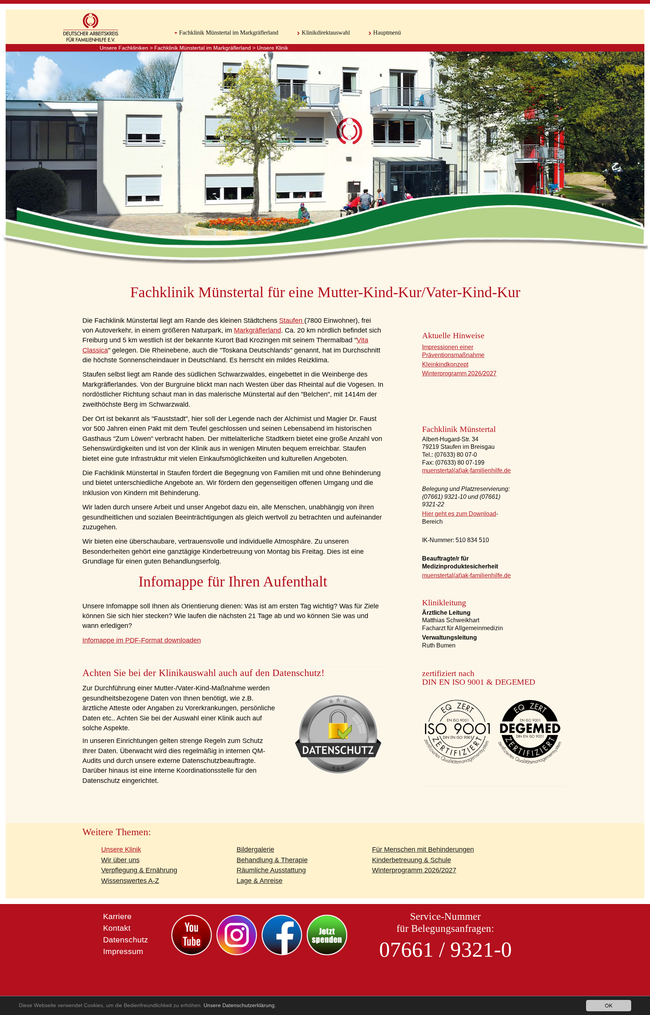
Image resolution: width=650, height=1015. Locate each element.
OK (608, 1005)
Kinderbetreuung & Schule (411, 860)
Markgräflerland (257, 330)
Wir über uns (120, 860)
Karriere (117, 916)
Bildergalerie (255, 849)
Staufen (291, 320)
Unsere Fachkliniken (124, 48)
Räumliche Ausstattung (271, 870)
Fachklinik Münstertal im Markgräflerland (202, 48)
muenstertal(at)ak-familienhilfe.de (466, 470)
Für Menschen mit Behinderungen (423, 849)
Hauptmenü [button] (387, 32)
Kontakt (117, 928)
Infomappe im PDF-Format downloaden (141, 640)
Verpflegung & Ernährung (139, 870)
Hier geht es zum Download (459, 514)
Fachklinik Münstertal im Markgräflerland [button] (228, 32)
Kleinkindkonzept (445, 364)
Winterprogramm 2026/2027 (459, 373)
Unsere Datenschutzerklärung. (240, 1005)
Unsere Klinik (272, 48)
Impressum (123, 951)
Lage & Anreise (259, 880)
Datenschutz (125, 939)
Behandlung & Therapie (272, 860)
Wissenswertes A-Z (130, 880)
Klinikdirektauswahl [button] (326, 32)
